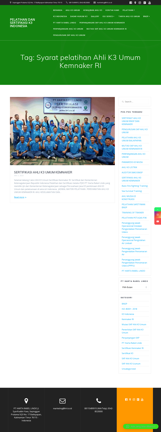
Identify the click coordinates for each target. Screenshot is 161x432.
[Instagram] (157, 214)
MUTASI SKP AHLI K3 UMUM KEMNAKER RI (107, 29)
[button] (140, 426)
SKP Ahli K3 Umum (130, 358)
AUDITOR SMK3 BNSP (132, 172)
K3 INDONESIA (60, 16)
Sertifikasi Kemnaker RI (133, 348)
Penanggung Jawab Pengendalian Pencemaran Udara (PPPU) (134, 262)
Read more (19, 197)
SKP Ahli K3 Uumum (131, 363)
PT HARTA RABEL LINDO (64, 22)
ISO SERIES (108, 16)
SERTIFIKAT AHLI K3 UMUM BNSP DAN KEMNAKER (131, 121)
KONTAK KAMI (112, 10)
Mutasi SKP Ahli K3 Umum (134, 324)
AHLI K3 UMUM (73, 10)
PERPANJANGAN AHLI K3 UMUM (68, 29)
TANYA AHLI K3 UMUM (129, 16)
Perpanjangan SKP (130, 337)
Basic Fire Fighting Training (135, 185)
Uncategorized (129, 368)
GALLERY (95, 16)
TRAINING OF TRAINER (133, 212)
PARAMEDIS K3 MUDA (132, 162)
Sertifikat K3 (127, 353)
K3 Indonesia (128, 314)
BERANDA (57, 10)
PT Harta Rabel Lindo (132, 343)
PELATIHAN (128, 10)
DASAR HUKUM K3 (78, 16)
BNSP (145, 16)
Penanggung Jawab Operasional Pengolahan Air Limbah (133, 240)
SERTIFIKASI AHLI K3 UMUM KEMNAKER (43, 172)
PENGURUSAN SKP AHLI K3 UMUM (69, 35)
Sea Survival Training (132, 191)
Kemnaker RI (128, 319)
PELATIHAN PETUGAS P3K (134, 217)
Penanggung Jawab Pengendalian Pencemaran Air (134, 251)
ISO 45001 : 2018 (129, 309)
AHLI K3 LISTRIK (129, 167)
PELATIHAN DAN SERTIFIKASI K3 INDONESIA (22, 23)
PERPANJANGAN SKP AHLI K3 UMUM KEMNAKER (102, 22)
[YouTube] (157, 221)
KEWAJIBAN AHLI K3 (92, 10)
